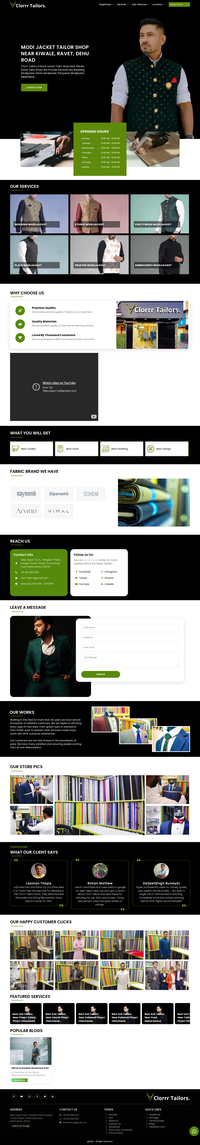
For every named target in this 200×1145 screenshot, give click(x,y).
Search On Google (21, 1126)
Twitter (83, 578)
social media (91, 560)
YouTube (84, 584)
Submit (100, 674)
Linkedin (109, 584)
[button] (34, 87)
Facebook (84, 571)
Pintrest (109, 578)
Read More (19, 1080)
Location (157, 4)
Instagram (111, 571)
